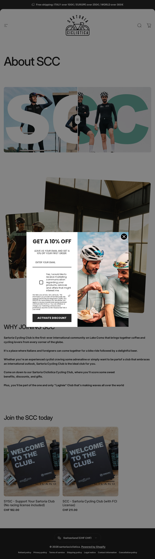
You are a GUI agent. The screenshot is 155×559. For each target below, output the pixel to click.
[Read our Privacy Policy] (69, 296)
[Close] (124, 236)
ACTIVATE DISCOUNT (52, 318)
